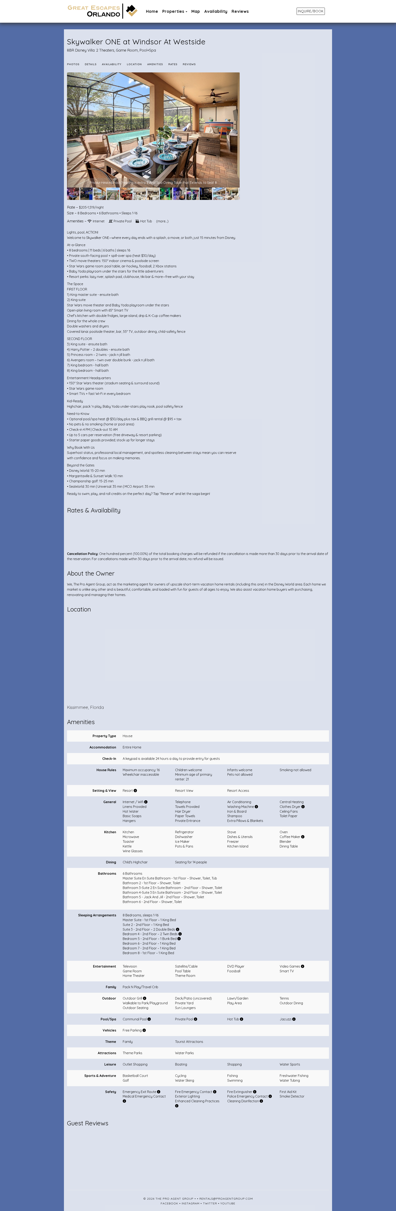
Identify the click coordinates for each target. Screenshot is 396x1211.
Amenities (155, 64)
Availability (215, 11)
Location (134, 64)
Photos (73, 64)
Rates (172, 64)
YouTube (227, 1203)
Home (152, 11)
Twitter (210, 1203)
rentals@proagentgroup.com (226, 1198)
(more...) (162, 221)
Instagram (190, 1203)
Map (195, 11)
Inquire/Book (311, 11)
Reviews (240, 11)
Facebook (169, 1203)
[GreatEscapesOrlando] (110, 11)
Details (91, 64)
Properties (173, 11)
